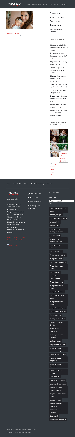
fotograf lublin (55, 272)
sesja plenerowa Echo (57, 345)
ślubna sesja (54, 416)
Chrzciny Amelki (13, 34)
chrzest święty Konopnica (55, 246)
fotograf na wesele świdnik (56, 303)
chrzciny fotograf (56, 215)
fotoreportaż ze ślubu (57, 319)
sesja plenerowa (55, 341)
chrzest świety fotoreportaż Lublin (57, 230)
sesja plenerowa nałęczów (55, 359)
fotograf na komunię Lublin (57, 297)
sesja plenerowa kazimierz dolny (55, 349)
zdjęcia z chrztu (55, 400)
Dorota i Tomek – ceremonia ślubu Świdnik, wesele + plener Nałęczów (59, 84)
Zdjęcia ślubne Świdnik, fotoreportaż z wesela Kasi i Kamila (59, 47)
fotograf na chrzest (56, 282)
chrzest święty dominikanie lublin (56, 240)
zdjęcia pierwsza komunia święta (56, 389)
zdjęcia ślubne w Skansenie (56, 405)
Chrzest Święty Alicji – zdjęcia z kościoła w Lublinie (57, 70)
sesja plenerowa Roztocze (55, 365)
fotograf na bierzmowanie (55, 277)
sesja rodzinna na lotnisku (56, 372)
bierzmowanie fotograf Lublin (58, 210)
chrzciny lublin (55, 222)
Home (8, 184)
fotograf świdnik (55, 315)
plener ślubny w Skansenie (55, 330)
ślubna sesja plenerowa (58, 420)
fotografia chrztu (56, 251)
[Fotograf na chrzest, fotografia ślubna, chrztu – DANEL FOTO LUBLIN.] (14, 4)
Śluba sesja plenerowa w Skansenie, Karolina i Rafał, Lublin (59, 56)
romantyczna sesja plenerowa (56, 336)
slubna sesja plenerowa (58, 384)
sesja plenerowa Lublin (58, 354)
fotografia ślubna (56, 259)
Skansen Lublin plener (57, 380)
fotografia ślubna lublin (58, 262)
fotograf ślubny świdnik (58, 311)
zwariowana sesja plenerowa (56, 411)
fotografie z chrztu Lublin (56, 267)
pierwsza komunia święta (56, 324)
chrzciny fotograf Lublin (58, 218)
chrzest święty (55, 235)
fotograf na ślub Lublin (15, 240)
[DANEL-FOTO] (12, 245)
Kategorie (52, 198)
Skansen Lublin (55, 377)
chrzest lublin (17, 184)
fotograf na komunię (57, 292)
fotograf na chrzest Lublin (16, 237)
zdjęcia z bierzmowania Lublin (58, 395)
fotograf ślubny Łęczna (58, 308)
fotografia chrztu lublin (58, 255)
